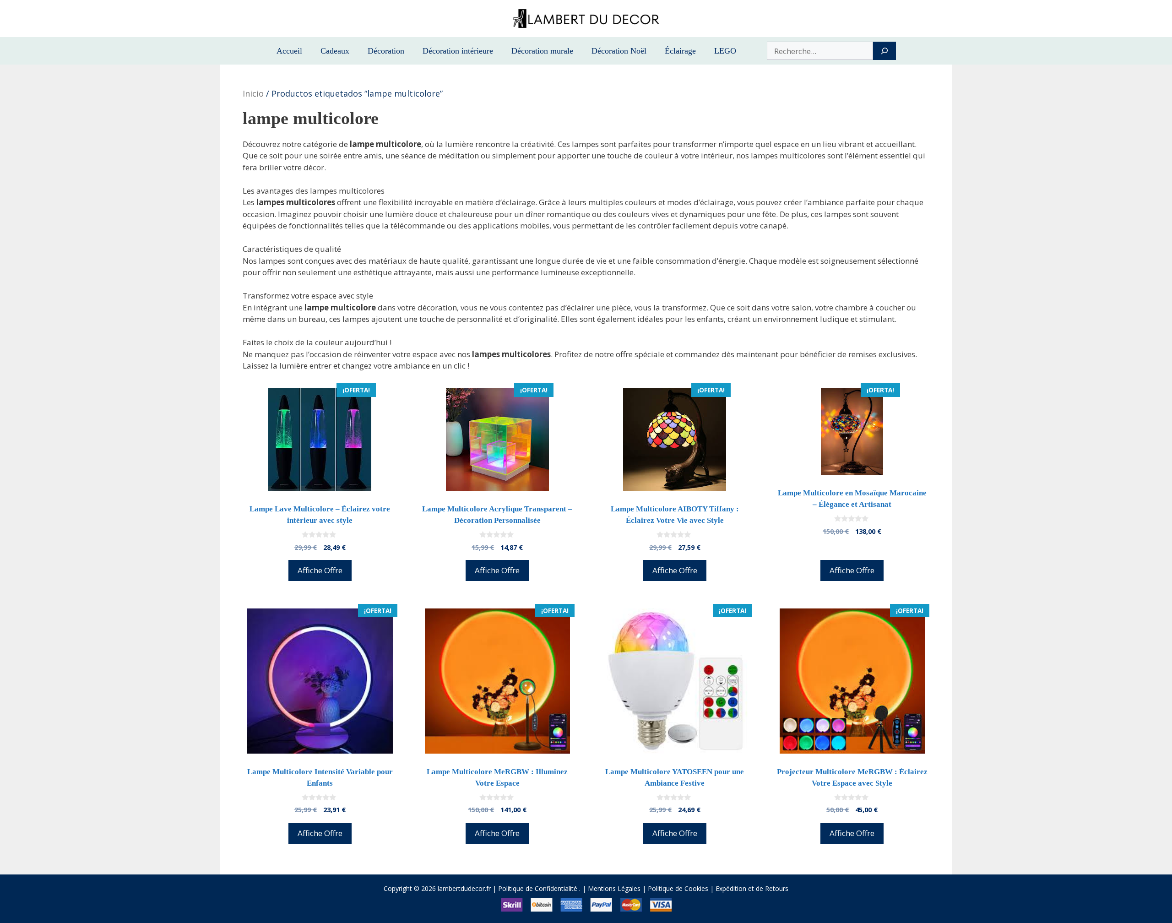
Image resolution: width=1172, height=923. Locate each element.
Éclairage (680, 50)
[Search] (884, 51)
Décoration (386, 50)
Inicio (253, 93)
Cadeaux (334, 50)
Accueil (289, 50)
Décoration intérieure (458, 50)
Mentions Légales (614, 888)
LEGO (725, 50)
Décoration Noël (618, 50)
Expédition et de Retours (752, 888)
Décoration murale (542, 50)
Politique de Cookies (678, 888)
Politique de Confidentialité (537, 888)
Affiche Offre (320, 570)
